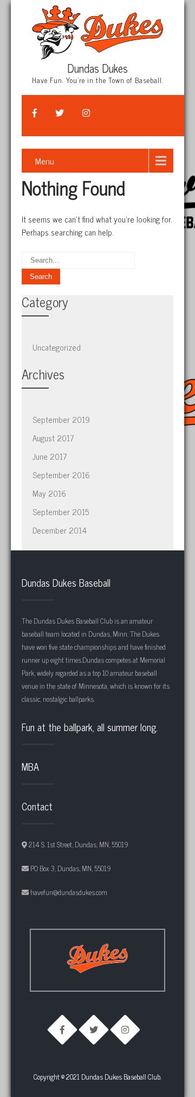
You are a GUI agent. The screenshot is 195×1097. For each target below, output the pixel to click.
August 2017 (53, 438)
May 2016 (49, 493)
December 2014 (59, 530)
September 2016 (61, 474)
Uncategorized (56, 347)
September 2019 (61, 419)
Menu (44, 161)
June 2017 (49, 456)
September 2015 (60, 511)
